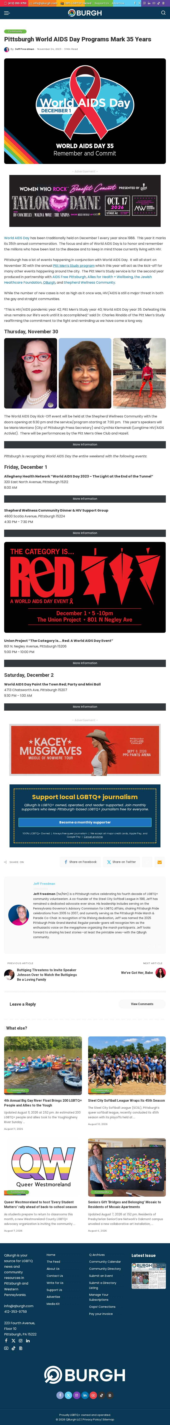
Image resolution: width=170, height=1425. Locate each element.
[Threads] (163, 3)
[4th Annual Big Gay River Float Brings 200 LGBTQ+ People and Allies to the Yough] (43, 1065)
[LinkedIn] (149, 3)
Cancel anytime (93, 836)
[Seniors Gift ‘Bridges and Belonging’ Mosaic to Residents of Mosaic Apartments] (127, 1167)
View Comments (142, 1004)
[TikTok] (158, 3)
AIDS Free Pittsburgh (69, 276)
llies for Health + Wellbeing (111, 276)
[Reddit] (147, 862)
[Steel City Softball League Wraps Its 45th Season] (127, 1065)
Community (15, 31)
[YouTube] (154, 3)
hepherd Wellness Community (90, 282)
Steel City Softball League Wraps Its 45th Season (126, 1101)
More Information (85, 445)
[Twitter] (139, 3)
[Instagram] (144, 3)
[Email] (159, 862)
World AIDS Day (16, 238)
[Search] (163, 13)
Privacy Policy (92, 1419)
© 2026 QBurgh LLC (68, 1419)
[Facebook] (134, 3)
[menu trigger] (8, 13)
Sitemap (108, 1419)
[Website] (149, 946)
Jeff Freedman (24, 49)
